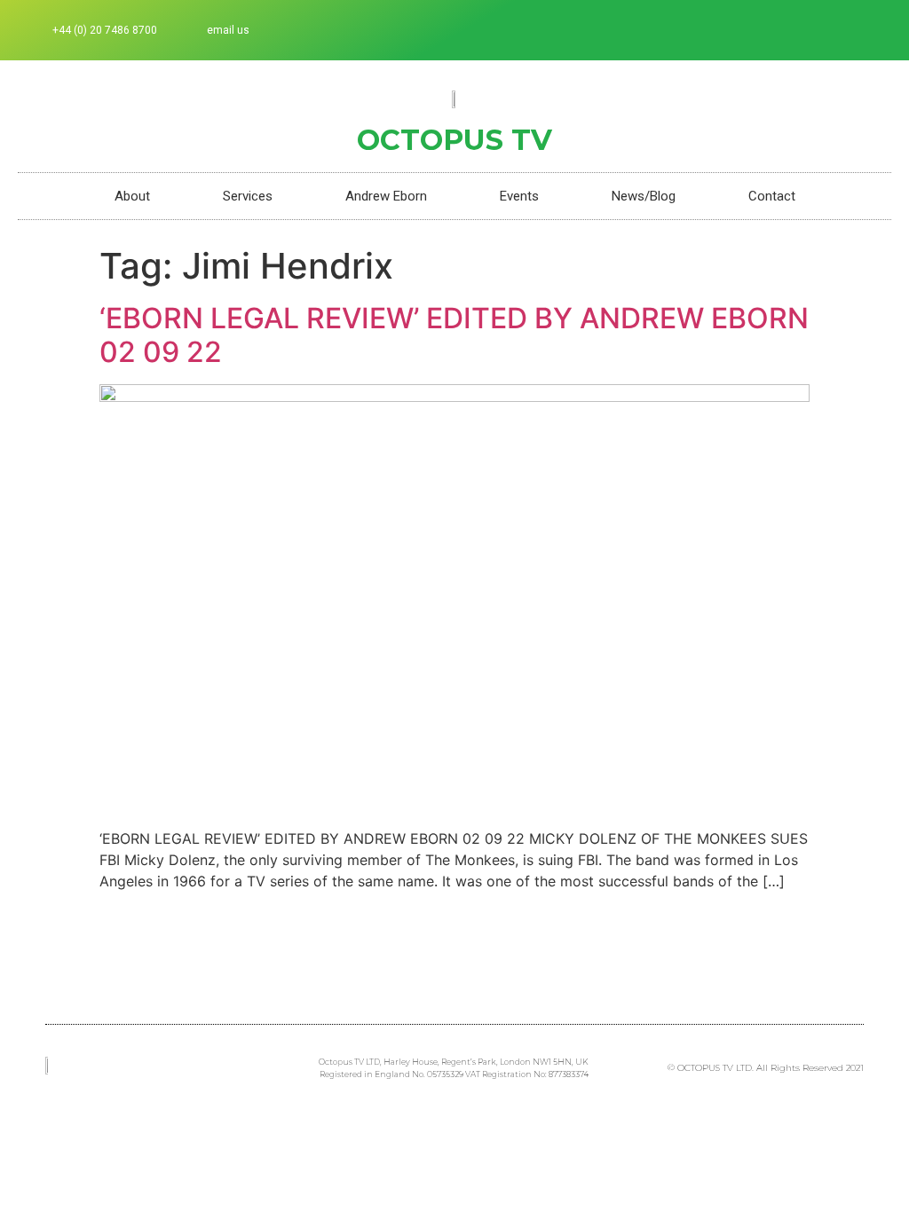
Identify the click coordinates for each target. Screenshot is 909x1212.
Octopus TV (454, 139)
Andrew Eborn (386, 196)
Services (248, 196)
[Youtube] (870, 30)
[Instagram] (840, 30)
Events (519, 196)
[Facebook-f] (782, 30)
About (132, 196)
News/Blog (644, 196)
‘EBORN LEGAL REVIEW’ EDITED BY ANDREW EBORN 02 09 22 (454, 335)
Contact (771, 196)
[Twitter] (811, 30)
